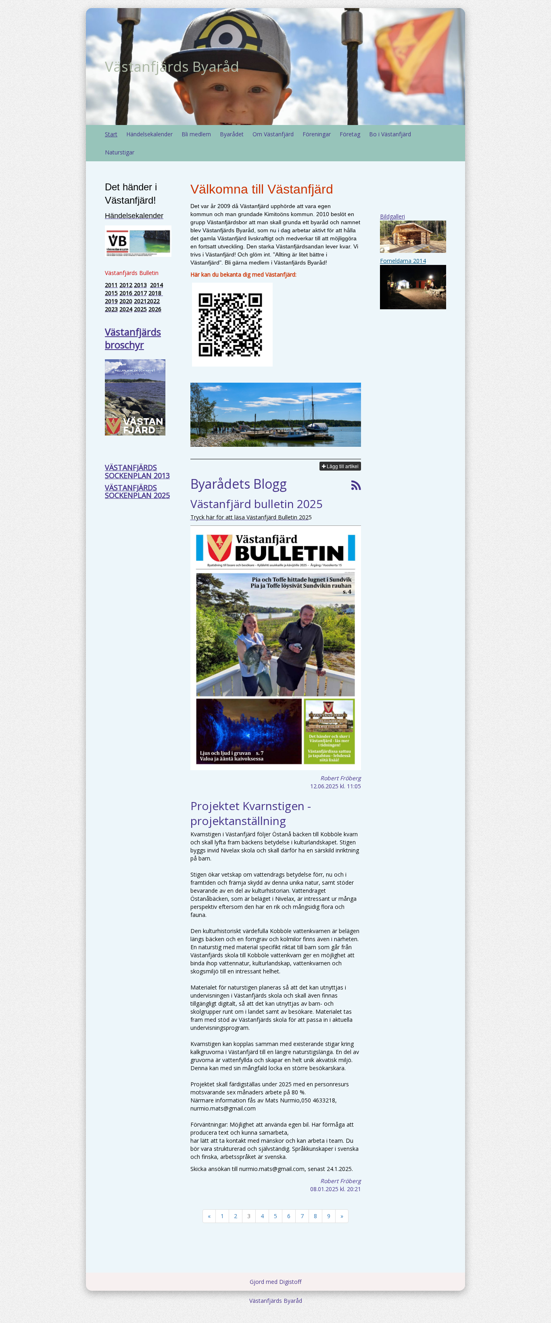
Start (111, 134)
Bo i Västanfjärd (390, 134)
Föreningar (317, 134)
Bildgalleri (392, 216)
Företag (350, 134)
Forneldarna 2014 (403, 261)
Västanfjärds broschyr (133, 338)
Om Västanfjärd (273, 134)
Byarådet (232, 134)
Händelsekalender (149, 134)
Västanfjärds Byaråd (172, 66)
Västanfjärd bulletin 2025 (256, 503)
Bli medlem (196, 134)
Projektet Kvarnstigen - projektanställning (250, 813)
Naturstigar (119, 152)
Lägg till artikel (342, 466)
